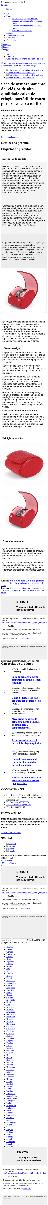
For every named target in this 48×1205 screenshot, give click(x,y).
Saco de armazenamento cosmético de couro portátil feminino (26, 679)
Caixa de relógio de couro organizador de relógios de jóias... (26, 700)
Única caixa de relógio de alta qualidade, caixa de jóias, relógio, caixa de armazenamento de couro (22, 583)
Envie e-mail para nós (10, 137)
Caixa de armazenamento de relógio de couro (25, 59)
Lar (7, 14)
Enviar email (6, 860)
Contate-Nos (11, 40)
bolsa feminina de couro (22, 30)
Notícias (9, 33)
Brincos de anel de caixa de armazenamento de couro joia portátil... (26, 780)
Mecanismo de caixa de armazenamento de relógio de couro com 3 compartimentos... (26, 723)
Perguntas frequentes (15, 35)
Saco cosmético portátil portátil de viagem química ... (26, 743)
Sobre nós (10, 38)
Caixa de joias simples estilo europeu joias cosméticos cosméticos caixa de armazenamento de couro (23, 590)
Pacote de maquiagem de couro (25, 18)
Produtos (10, 16)
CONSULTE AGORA (11, 832)
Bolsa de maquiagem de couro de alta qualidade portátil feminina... (25, 762)
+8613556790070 (8, 863)
